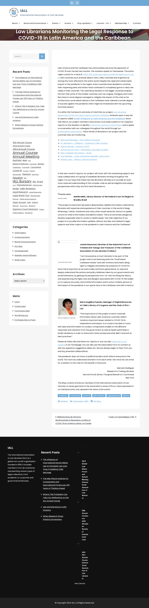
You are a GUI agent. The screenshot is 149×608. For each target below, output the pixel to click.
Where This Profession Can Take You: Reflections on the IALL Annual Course (28, 109)
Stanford (32, 206)
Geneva (26, 174)
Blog (29, 161)
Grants (67, 23)
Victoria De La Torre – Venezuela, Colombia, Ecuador (84, 149)
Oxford (35, 202)
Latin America (98, 395)
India (14, 185)
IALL (24, 10)
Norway (16, 199)
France (32, 171)
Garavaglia (17, 174)
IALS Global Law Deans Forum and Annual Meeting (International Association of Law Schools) (85, 479)
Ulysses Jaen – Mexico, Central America (79, 159)
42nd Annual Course (21, 146)
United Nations (18, 213)
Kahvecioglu (37, 185)
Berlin (25, 160)
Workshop (29, 213)
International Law (24, 185)
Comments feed (22, 311)
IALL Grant (38, 181)
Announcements (22, 237)
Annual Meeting (26, 156)
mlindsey (64, 401)
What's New (20, 260)
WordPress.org (21, 315)
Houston (18, 177)
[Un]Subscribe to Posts (25, 320)
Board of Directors (21, 164)
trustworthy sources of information (106, 125)
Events (55, 23)
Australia (17, 160)
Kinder (16, 188)
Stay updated (83, 23)
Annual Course (25, 152)
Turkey (41, 209)
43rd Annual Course (24, 149)
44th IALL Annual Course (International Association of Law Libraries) (85, 565)
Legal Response (113, 395)
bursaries (33, 164)
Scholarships (24, 206)
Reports (126, 395)
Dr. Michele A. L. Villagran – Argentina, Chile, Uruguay (84, 143)
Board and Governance (35, 23)
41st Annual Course (22, 142)
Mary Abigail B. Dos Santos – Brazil (76, 153)
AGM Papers (20, 232)
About (15, 23)
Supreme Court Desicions (25, 209)
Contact (137, 23)
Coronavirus (75, 395)
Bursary (41, 164)
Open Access (19, 202)
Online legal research (28, 199)
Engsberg (26, 171)
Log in (17, 302)
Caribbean (63, 395)
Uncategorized (21, 251)
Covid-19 (86, 395)
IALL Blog (97, 401)
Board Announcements (25, 241)
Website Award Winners (25, 255)
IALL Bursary (22, 181)
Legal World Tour (21, 195)
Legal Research (20, 192)
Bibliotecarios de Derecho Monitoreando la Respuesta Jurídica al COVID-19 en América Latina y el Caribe (73, 420)
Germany (35, 174)
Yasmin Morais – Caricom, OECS (75, 146)
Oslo (29, 202)
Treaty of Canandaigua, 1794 (121, 417)
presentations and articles (70, 131)
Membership (121, 23)
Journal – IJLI (102, 23)
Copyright (25, 167)
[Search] (42, 56)
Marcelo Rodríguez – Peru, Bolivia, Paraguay (80, 140)
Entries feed (20, 306)
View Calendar (79, 583)
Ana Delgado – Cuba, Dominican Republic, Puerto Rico (85, 156)
